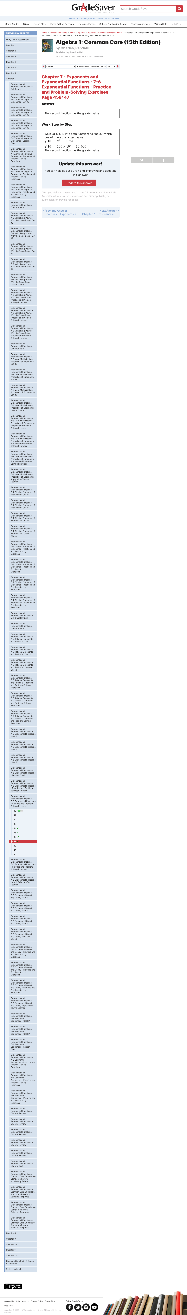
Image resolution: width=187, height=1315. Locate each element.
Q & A (26, 24)
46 (15, 837)
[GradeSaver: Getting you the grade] (93, 8)
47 (15, 841)
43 (15, 824)
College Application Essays (113, 24)
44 (15, 828)
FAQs (17, 1301)
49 (15, 850)
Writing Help (160, 24)
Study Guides (12, 24)
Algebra (81, 33)
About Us (25, 1301)
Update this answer (79, 183)
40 (15, 811)
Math (72, 33)
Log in (177, 24)
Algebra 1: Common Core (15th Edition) (105, 33)
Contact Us (9, 1301)
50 (15, 854)
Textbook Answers (140, 24)
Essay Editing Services (62, 24)
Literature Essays (87, 24)
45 (15, 832)
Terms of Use (50, 1301)
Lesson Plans (39, 24)
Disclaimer (8, 1306)
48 (15, 845)
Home (44, 33)
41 (15, 815)
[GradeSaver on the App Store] (13, 1286)
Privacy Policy (37, 1301)
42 (15, 819)
